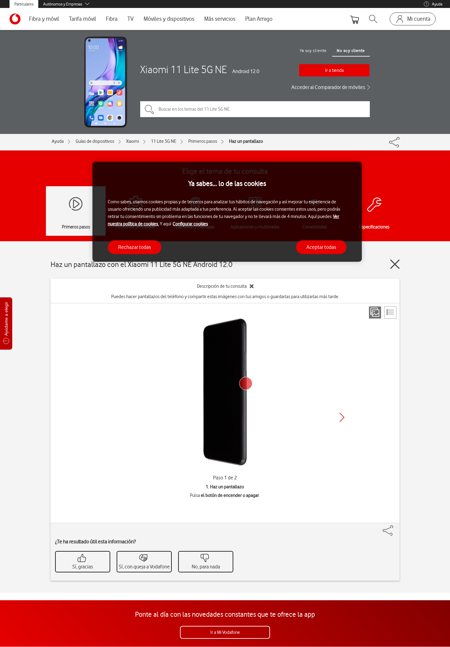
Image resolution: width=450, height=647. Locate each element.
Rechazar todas (134, 247)
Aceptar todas (321, 247)
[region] (227, 212)
